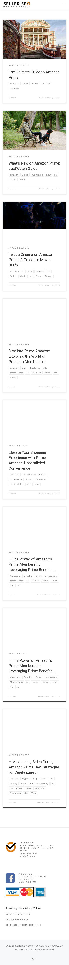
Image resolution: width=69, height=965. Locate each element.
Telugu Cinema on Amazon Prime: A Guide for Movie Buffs (31, 259)
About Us (25, 874)
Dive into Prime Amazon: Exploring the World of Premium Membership (29, 356)
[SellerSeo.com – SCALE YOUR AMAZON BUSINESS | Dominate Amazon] (16, 4)
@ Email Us (28, 856)
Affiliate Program (32, 876)
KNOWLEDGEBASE (17, 919)
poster (13, 98)
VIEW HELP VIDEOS (18, 914)
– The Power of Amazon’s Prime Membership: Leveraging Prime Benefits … (32, 564)
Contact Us (27, 882)
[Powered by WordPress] (33, 959)
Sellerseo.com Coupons (23, 925)
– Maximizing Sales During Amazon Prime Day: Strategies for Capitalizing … (34, 767)
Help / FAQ (26, 879)
